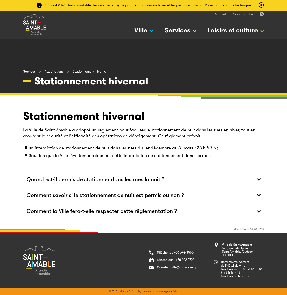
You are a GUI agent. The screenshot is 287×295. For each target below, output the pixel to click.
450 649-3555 (184, 252)
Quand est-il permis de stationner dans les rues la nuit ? (95, 180)
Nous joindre (243, 14)
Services (29, 71)
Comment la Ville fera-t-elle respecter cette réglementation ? (101, 211)
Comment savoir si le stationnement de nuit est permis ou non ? (105, 195)
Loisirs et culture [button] (233, 30)
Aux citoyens (54, 71)
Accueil (220, 14)
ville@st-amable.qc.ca (186, 267)
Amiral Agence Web (167, 291)
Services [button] (177, 30)
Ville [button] (140, 30)
